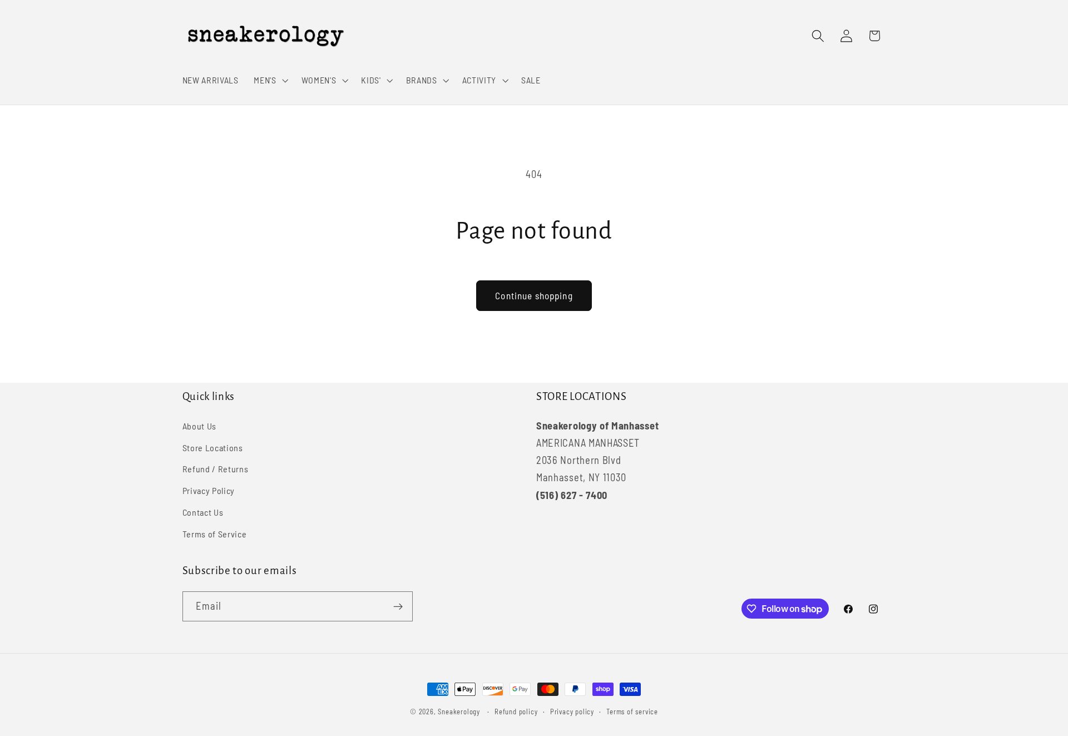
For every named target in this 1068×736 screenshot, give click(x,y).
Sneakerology (459, 711)
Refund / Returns (215, 468)
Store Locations (212, 447)
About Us (199, 426)
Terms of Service (214, 533)
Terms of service (632, 711)
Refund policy (516, 711)
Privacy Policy (208, 490)
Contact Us (203, 512)
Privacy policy (572, 711)
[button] (270, 80)
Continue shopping (534, 295)
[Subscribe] (398, 606)
